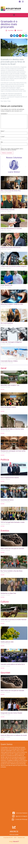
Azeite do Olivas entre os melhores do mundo (14, 735)
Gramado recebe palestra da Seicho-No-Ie (13, 664)
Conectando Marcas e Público (9, 361)
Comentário (4, 113)
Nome (3, 131)
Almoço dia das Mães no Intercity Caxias (12, 429)
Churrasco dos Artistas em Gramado (11, 228)
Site (2, 142)
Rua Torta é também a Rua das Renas (11, 571)
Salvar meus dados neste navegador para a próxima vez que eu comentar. (12, 149)
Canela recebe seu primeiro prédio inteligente (14, 266)
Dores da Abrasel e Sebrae (8, 407)
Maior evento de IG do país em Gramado (12, 548)
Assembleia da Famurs (7, 500)
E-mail (3, 136)
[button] (14, 15)
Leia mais (2, 389)
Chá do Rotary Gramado (8, 209)
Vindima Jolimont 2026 (7, 642)
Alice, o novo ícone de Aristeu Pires (11, 190)
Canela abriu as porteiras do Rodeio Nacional (13, 619)
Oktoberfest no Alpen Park (8, 593)
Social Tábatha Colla (6, 285)
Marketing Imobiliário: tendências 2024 (12, 304)
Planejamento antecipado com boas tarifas (13, 451)
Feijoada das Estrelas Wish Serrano (11, 247)
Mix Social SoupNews (7, 323)
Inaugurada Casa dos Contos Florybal (11, 713)
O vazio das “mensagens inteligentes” (11, 342)
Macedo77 (16, 841)
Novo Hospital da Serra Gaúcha (10, 477)
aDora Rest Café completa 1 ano (10, 385)
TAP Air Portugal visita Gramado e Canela (12, 522)
